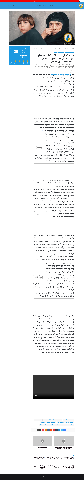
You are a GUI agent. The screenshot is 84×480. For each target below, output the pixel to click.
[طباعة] (38, 430)
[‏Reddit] (51, 430)
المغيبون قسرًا (60, 422)
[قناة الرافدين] (81, 6)
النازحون (42, 422)
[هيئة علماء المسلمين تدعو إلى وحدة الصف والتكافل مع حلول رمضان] (53, 460)
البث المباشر (39, 5)
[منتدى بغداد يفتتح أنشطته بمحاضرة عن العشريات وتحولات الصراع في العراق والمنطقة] (39, 460)
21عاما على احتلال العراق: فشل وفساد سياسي (57, 48)
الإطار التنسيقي (38, 420)
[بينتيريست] (54, 430)
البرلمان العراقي (69, 422)
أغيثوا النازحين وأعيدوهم (48, 420)
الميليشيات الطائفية (51, 422)
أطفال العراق (58, 420)
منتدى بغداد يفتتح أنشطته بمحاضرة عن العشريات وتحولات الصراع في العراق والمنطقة (39, 466)
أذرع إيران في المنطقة (68, 420)
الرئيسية (53, 5)
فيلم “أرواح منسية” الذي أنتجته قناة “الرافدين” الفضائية (61, 74)
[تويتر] (62, 430)
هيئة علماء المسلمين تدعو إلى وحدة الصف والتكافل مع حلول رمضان (53, 466)
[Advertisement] (53, 409)
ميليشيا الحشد (42, 425)
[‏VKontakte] (48, 430)
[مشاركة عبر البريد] (40, 430)
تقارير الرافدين (57, 52)
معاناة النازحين (51, 425)
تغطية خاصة (67, 48)
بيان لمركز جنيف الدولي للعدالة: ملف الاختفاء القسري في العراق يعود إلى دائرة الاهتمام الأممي (67, 466)
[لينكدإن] (59, 430)
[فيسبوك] (64, 430)
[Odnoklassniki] (46, 430)
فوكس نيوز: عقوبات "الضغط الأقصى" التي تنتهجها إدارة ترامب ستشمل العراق (62, 1)
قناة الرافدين (69, 425)
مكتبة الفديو (44, 5)
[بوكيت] (43, 430)
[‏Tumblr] (56, 430)
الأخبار (50, 5)
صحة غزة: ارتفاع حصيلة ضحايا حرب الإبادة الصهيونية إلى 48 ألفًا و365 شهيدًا (32, 1)
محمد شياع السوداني (60, 425)
